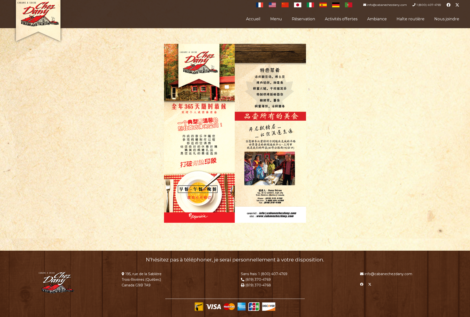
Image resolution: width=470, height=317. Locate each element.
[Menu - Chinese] (235, 133)
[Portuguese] (348, 4)
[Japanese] (297, 4)
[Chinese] (285, 4)
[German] (336, 4)
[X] (457, 5)
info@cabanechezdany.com (388, 274)
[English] (272, 4)
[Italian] (310, 4)
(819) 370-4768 (257, 285)
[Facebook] (448, 5)
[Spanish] (323, 4)
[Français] (259, 4)
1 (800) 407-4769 (272, 274)
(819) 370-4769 (257, 279)
